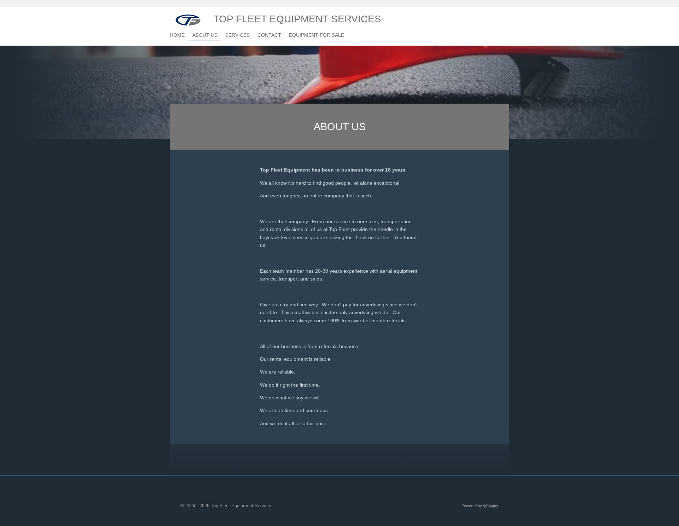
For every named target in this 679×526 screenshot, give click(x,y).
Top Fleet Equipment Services (297, 18)
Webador (491, 506)
